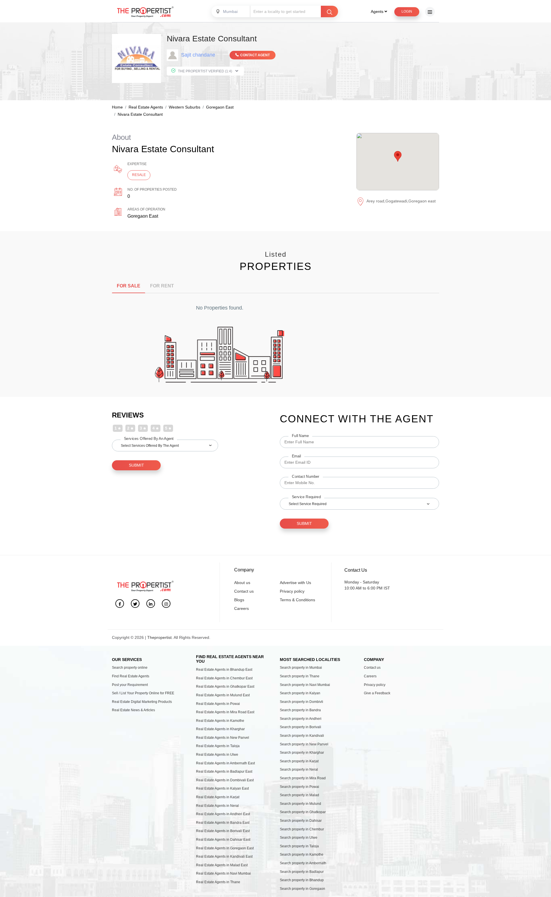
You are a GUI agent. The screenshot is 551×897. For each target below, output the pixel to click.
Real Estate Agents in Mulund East (223, 695)
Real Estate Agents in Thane (218, 882)
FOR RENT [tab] (162, 285)
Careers (241, 608)
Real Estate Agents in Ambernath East (225, 763)
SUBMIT (136, 465)
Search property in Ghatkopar (303, 812)
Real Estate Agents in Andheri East (223, 814)
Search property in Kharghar (302, 753)
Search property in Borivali (300, 727)
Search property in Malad (299, 795)
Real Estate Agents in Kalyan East (222, 788)
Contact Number (305, 477)
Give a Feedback (377, 693)
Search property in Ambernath (303, 863)
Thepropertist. (160, 637)
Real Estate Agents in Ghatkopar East (225, 687)
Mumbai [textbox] (230, 11)
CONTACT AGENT (255, 55)
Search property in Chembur (302, 829)
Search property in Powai (299, 787)
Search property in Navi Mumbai (305, 685)
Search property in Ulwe (298, 838)
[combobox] (231, 11)
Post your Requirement (130, 685)
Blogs (239, 600)
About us (242, 582)
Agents (378, 11)
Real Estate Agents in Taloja (218, 746)
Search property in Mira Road (303, 778)
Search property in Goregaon (302, 889)
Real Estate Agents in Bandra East (222, 823)
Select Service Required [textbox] (308, 504)
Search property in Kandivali (302, 736)
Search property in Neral (299, 770)
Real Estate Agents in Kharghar (220, 729)
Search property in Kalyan (300, 693)
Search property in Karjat (299, 761)
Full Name (300, 436)
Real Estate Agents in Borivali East (223, 831)
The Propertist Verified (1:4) (205, 71)
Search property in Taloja (299, 846)
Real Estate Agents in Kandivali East (224, 857)
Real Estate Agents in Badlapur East (224, 772)
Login (406, 11)
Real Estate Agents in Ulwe (217, 755)
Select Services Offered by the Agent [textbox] (150, 446)
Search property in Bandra (300, 710)
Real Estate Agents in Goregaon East (225, 848)
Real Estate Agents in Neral (217, 806)
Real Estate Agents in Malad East (222, 865)
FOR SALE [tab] (128, 285)
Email (296, 456)
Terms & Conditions (297, 600)
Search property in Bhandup (302, 880)
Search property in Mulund (300, 804)
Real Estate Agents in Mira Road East (225, 712)
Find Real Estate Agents (130, 676)
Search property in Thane (299, 676)
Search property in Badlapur (302, 872)
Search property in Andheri (300, 719)
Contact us (244, 591)
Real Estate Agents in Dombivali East (225, 780)
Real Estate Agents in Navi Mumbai (223, 873)
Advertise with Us (295, 582)
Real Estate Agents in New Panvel (222, 738)
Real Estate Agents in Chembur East (224, 678)
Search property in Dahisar (301, 821)
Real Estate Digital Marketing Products (142, 702)
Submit (304, 523)
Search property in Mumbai (301, 668)
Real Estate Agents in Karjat (217, 797)
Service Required (306, 497)
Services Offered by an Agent (149, 438)
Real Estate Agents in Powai (218, 704)
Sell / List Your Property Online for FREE (143, 693)
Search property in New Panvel (304, 744)
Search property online (130, 668)
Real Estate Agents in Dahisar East (223, 840)
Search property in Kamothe (301, 854)
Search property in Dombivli (301, 702)
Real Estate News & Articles (133, 710)
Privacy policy (292, 591)
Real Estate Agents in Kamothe (220, 721)
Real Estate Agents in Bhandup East (224, 670)
